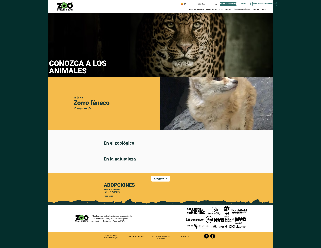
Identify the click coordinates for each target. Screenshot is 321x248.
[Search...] (215, 4)
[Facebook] (212, 236)
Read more (108, 196)
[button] (243, 4)
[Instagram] (206, 236)
